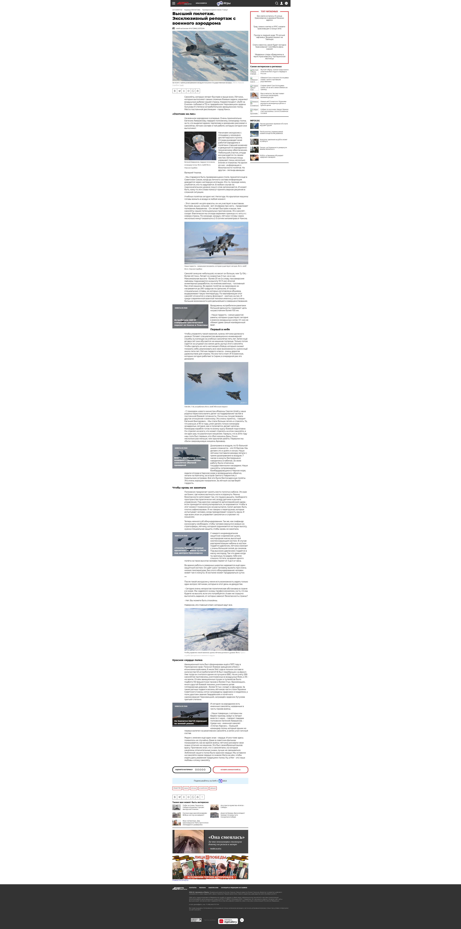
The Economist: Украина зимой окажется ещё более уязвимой (271, 132)
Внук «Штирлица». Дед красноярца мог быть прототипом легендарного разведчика (195, 823)
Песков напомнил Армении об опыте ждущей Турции (274, 124)
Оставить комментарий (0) (230, 769)
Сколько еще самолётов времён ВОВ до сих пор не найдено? (195, 814)
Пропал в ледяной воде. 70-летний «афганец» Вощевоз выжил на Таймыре (269, 37)
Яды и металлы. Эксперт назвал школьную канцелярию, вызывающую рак (272, 95)
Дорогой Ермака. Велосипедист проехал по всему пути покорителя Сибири (233, 815)
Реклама (202, 887)
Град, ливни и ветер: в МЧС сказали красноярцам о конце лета (269, 28)
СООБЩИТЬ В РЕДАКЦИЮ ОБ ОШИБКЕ (234, 887)
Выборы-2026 (213, 887)
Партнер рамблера (209, 920)
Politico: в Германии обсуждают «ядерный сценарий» (271, 156)
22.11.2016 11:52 (177, 10)
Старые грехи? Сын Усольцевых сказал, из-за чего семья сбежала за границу (274, 87)
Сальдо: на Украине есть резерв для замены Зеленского (273, 148)
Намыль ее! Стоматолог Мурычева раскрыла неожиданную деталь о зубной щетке (273, 103)
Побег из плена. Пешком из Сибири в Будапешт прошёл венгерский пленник (193, 807)
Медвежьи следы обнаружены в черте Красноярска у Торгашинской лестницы (269, 57)
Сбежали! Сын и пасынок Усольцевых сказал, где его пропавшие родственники (275, 79)
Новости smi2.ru (180, 880)
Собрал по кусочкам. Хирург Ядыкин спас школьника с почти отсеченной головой (274, 111)
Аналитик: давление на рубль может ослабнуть (273, 140)
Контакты (192, 887)
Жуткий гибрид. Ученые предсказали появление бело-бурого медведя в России (274, 71)
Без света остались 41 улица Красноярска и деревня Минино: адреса (269, 18)
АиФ (182, 85)
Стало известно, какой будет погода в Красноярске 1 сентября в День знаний (269, 47)
